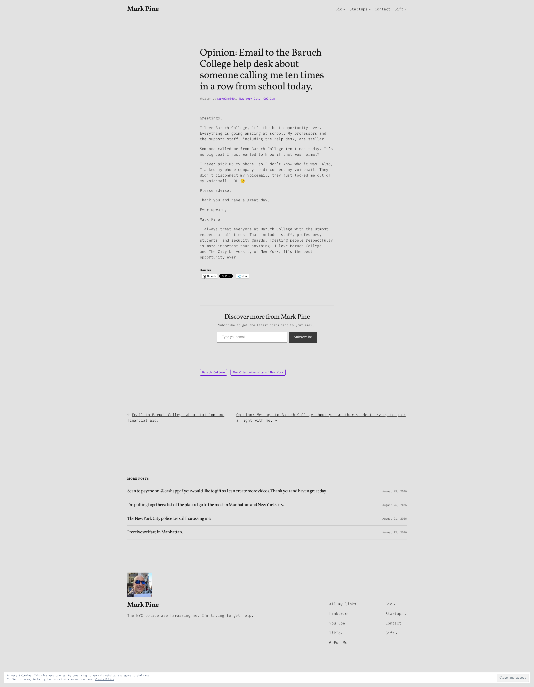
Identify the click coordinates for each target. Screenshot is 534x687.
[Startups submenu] (370, 9)
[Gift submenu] (405, 9)
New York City (249, 99)
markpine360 (226, 99)
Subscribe (303, 337)
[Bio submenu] (344, 9)
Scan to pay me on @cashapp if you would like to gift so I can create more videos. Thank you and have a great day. (227, 491)
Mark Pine (143, 9)
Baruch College (213, 372)
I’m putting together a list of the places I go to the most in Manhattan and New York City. (205, 505)
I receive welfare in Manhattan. (155, 532)
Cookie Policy (104, 679)
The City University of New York (258, 372)
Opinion (269, 99)
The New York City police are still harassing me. (169, 519)
